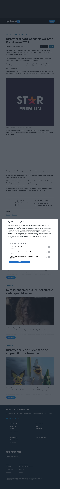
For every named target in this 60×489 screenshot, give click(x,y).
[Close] (55, 222)
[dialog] (30, 244)
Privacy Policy (38, 267)
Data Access (30, 267)
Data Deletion (22, 267)
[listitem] (30, 243)
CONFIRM (19, 261)
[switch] (48, 247)
